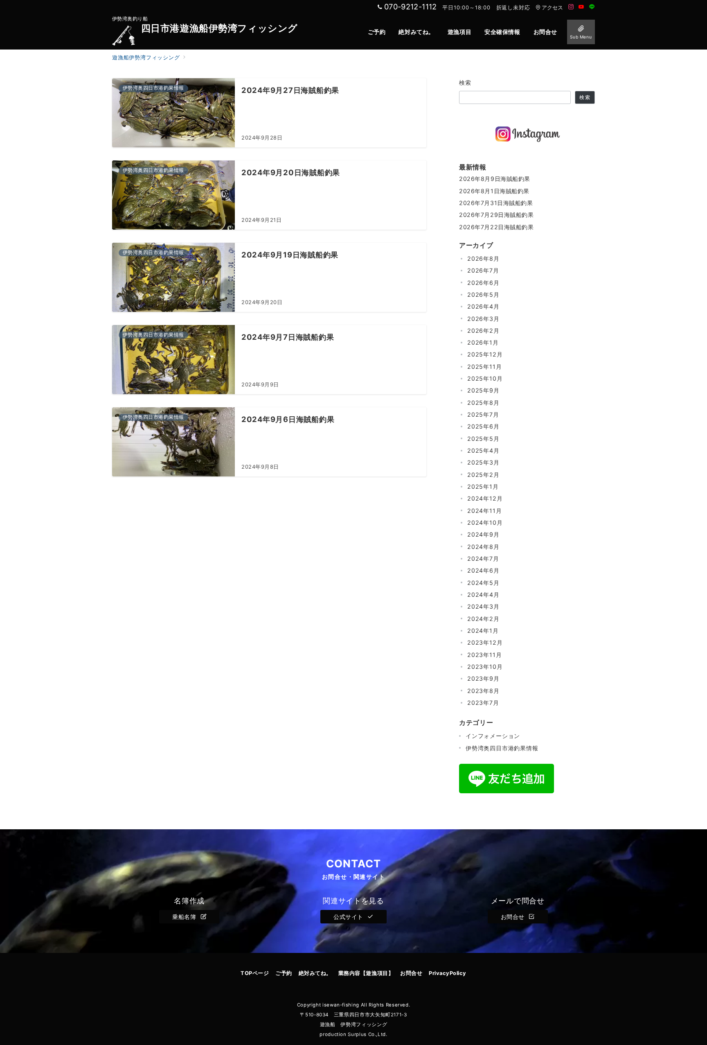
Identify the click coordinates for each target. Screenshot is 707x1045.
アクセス (552, 8)
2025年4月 (483, 450)
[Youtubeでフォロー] (581, 7)
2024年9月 (483, 534)
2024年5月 (483, 582)
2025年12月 (484, 354)
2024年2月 (483, 618)
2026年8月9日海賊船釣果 (494, 178)
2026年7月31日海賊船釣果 (496, 202)
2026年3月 (483, 318)
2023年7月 (483, 702)
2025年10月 (484, 378)
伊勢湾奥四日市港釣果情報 (502, 748)
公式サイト (349, 916)
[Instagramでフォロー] (571, 7)
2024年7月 (483, 558)
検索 (465, 82)
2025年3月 (483, 462)
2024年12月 (484, 498)
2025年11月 (484, 366)
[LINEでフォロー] (592, 7)
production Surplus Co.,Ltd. (353, 1034)
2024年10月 (484, 522)
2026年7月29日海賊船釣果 (496, 214)
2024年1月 (483, 630)
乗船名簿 (185, 916)
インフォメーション (493, 735)
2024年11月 (484, 510)
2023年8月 (483, 690)
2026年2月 (483, 330)
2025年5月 (483, 438)
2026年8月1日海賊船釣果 (494, 190)
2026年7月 (483, 270)
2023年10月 (484, 666)
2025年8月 (483, 402)
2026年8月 (483, 258)
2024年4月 (483, 594)
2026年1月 (483, 342)
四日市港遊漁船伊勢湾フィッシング (219, 29)
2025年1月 (483, 486)
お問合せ (514, 916)
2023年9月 (483, 678)
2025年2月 (483, 474)
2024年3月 (483, 606)
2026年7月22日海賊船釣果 (496, 226)
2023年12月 (484, 642)
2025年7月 (483, 414)
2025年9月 (483, 390)
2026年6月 (483, 282)
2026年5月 (483, 294)
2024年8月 (483, 546)
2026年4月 (483, 306)
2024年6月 (483, 570)
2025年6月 (483, 426)
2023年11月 (484, 654)
